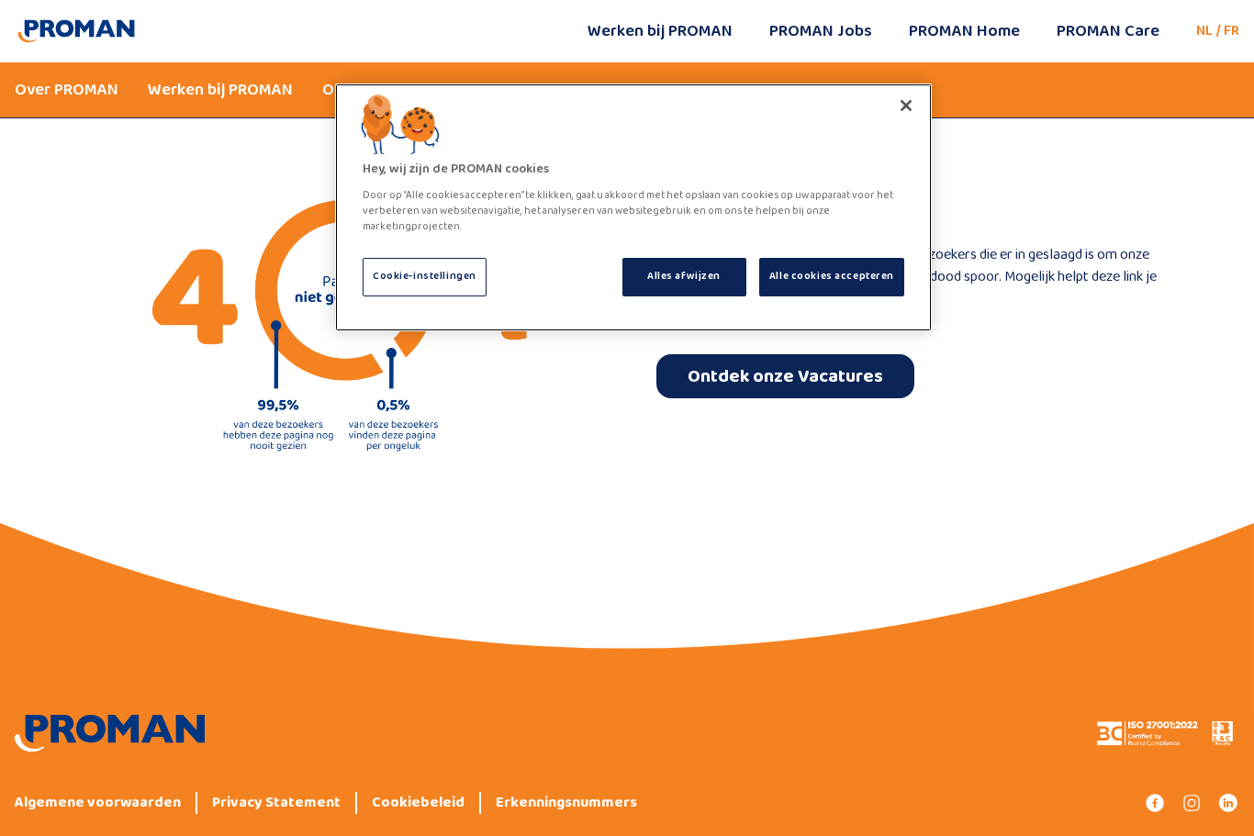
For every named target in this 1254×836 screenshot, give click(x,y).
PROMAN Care (1108, 31)
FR (1231, 30)
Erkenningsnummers (566, 803)
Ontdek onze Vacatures (785, 376)
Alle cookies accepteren (831, 276)
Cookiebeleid (418, 803)
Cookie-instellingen (424, 276)
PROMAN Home (964, 31)
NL (1204, 30)
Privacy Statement (276, 803)
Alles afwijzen (684, 276)
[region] (633, 207)
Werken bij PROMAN (660, 31)
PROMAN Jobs (820, 31)
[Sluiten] (906, 105)
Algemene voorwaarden (98, 803)
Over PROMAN (66, 90)
